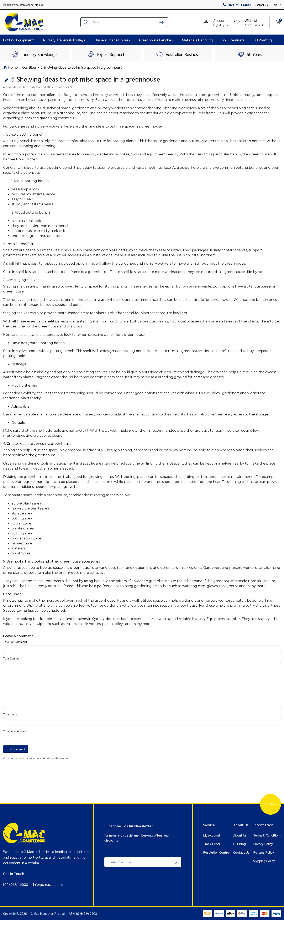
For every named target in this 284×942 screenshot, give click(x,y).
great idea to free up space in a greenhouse (54, 568)
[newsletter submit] (174, 862)
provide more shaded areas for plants (75, 313)
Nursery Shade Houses (112, 39)
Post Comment (15, 749)
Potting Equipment (18, 39)
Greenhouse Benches (156, 39)
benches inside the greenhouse (29, 455)
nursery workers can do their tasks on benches (227, 141)
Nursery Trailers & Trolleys (64, 39)
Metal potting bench (31, 181)
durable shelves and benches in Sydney (71, 619)
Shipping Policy (264, 861)
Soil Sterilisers (233, 39)
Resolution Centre (216, 852)
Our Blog (239, 844)
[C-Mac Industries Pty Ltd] (24, 22)
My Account (211, 835)
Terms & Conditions (267, 835)
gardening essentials (57, 118)
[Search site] (161, 22)
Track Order (211, 844)
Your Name (10, 714)
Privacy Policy (263, 844)
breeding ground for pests (180, 377)
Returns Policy (263, 852)
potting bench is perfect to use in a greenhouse (162, 351)
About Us (240, 835)
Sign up (39, 4)
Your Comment (12, 658)
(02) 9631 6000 (239, 4)
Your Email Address (15, 731)
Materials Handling (197, 39)
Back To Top (270, 804)
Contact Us (261, 4)
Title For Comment (15, 641)
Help (274, 4)
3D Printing (263, 39)
